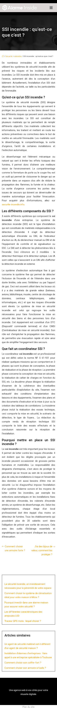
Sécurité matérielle (13, 56)
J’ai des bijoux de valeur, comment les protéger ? (41, 550)
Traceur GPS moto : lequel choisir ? (22, 621)
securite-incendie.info (13, 204)
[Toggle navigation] (51, 7)
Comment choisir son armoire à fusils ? (25, 667)
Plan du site (28, 706)
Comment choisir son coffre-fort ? (22, 662)
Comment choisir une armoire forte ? (15, 548)
